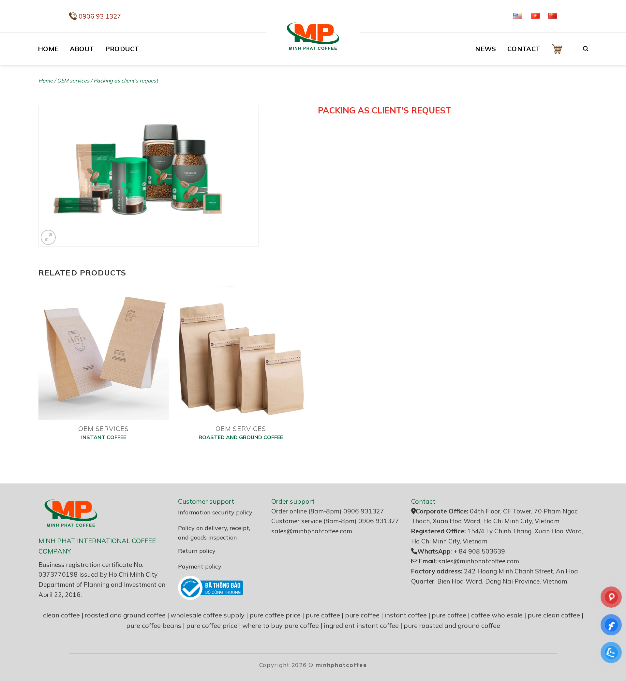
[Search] (585, 48)
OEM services (73, 80)
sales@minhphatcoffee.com (311, 531)
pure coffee (323, 615)
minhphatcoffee (341, 664)
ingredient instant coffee (361, 625)
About (82, 49)
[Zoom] (48, 237)
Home (48, 49)
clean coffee (61, 615)
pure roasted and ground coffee (452, 625)
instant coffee (405, 615)
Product (122, 49)
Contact (524, 49)
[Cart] (561, 48)
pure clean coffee (554, 615)
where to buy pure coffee (280, 625)
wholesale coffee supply (208, 615)
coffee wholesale (497, 615)
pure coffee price (275, 615)
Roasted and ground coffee (241, 437)
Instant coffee (103, 437)
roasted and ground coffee (125, 615)
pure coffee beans (153, 625)
